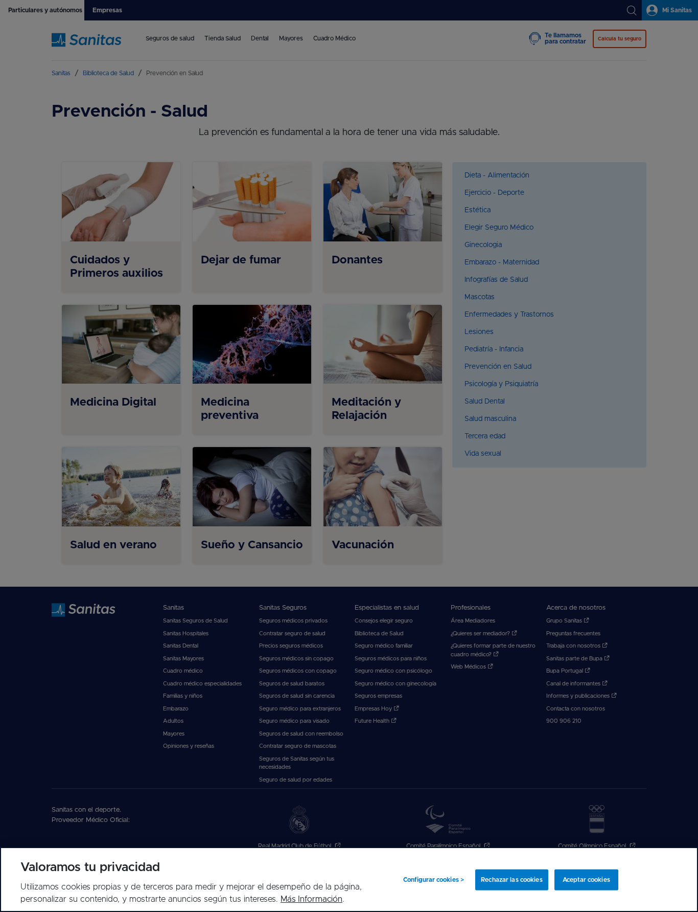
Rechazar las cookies (511, 880)
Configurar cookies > (433, 880)
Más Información (311, 899)
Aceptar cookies (586, 880)
